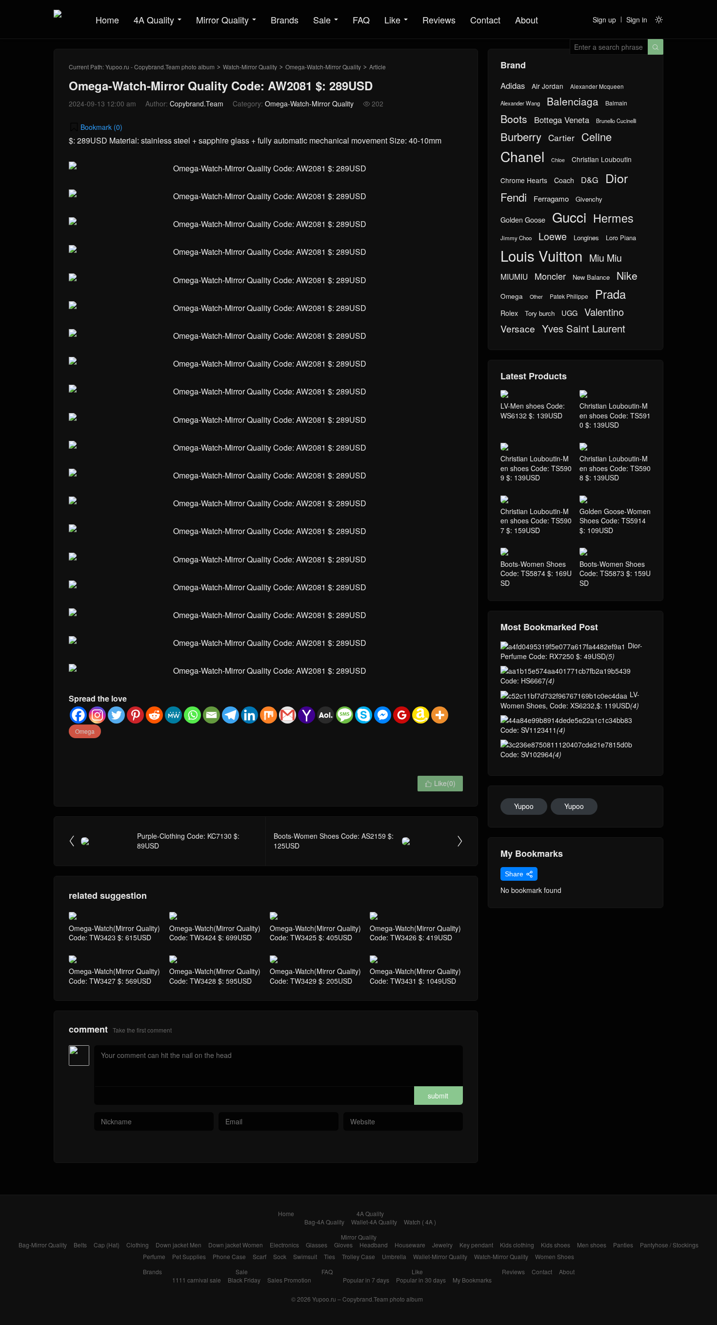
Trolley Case (358, 1256)
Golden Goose (522, 220)
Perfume (154, 1256)
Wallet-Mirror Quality (440, 1256)
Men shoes (591, 1245)
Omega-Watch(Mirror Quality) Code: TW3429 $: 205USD (315, 975)
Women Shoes (554, 1256)
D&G (589, 180)
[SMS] (344, 715)
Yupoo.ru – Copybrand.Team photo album (367, 1299)
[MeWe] (173, 715)
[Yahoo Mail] (306, 715)
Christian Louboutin (602, 159)
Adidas (512, 85)
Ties (329, 1256)
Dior (616, 177)
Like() (440, 783)
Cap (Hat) (107, 1245)
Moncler (550, 276)
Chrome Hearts (523, 180)
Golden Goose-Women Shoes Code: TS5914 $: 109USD (615, 520)
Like (392, 19)
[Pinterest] (135, 715)
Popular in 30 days (421, 1280)
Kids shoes (555, 1245)
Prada (610, 294)
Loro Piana (621, 237)
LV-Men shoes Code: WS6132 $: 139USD (532, 410)
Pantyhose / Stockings (669, 1245)
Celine (596, 136)
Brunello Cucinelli (616, 120)
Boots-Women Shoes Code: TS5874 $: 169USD (536, 573)
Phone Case (229, 1256)
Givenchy (589, 199)
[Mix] (268, 715)
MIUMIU (514, 276)
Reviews (439, 19)
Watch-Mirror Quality (250, 66)
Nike (627, 276)
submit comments (438, 1098)
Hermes (613, 218)
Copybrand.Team (196, 103)
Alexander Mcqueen (597, 86)
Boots (513, 119)
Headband (373, 1245)
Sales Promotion (289, 1280)
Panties (623, 1245)
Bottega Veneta (561, 119)
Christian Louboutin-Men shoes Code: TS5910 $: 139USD (615, 415)
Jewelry (442, 1245)
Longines (586, 237)
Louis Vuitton (541, 256)
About (526, 19)
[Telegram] (230, 715)
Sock (279, 1256)
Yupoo (524, 806)
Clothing (137, 1245)
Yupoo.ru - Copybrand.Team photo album (160, 66)
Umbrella (394, 1256)
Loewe (552, 236)
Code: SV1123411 (532, 730)
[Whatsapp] (192, 715)
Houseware (410, 1245)
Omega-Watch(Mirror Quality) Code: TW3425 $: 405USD (315, 932)
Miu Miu (605, 257)
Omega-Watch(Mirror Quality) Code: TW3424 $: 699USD (214, 932)
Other (536, 296)
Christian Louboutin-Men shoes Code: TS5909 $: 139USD (536, 468)
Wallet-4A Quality (374, 1222)
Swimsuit (305, 1256)
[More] (439, 715)
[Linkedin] (249, 715)
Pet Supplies (189, 1256)
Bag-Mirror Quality (43, 1245)
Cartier (561, 138)
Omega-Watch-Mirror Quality (323, 66)
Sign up (604, 19)
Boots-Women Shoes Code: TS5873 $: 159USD (615, 573)
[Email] (211, 715)
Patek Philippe (569, 296)
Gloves (343, 1245)
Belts (80, 1245)
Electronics (284, 1245)
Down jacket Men (178, 1245)
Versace (517, 328)
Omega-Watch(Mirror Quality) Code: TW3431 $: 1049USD (415, 975)
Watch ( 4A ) (420, 1222)
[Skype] (363, 715)
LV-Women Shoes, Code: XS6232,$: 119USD (569, 699)
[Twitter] (116, 715)
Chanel (522, 156)
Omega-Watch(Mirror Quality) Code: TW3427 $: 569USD (114, 975)
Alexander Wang (520, 103)
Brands (285, 19)
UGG (569, 313)
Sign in (636, 19)
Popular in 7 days (366, 1280)
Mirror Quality (222, 19)
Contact (485, 19)
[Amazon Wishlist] (420, 715)
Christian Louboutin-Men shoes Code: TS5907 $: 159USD (536, 520)
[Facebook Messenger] (382, 715)
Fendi (513, 197)
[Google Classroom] (401, 715)
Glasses (316, 1245)
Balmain (616, 103)
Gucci (569, 217)
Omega (85, 731)
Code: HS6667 (527, 680)
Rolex (509, 313)
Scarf (259, 1256)
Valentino (604, 312)
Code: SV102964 (530, 754)
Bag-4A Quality (324, 1222)
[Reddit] (154, 715)
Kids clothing (517, 1245)
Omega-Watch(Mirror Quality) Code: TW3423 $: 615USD (114, 932)
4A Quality (154, 19)
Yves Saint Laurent (583, 328)
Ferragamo (551, 198)
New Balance (591, 277)
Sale (322, 19)
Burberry (520, 136)
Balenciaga (572, 101)
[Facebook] (78, 715)
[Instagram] (97, 715)
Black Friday (244, 1280)
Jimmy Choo (516, 238)
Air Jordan (547, 86)
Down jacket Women (235, 1245)
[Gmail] (287, 715)
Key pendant (476, 1245)
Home (107, 19)
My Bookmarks (472, 1280)
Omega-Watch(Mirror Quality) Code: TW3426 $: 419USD (415, 932)
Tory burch (540, 313)
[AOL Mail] (325, 715)
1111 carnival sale (196, 1280)
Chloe (558, 160)
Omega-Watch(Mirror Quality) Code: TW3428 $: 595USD (214, 975)
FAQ (361, 19)
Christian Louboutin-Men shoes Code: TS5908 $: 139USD (615, 468)
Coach (564, 180)
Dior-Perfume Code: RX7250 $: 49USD (571, 651)
